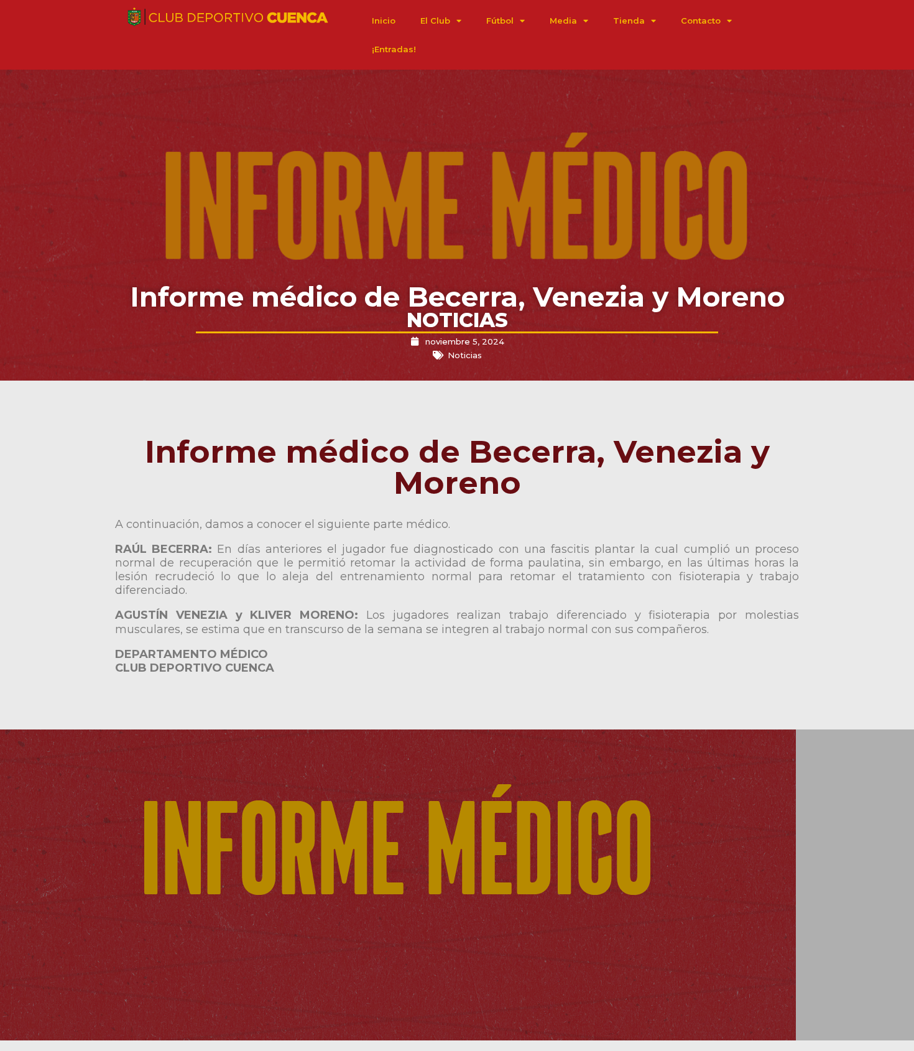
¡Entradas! (394, 49)
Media (563, 20)
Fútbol (500, 20)
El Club (435, 20)
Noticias (465, 355)
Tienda (629, 20)
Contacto (701, 20)
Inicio (383, 20)
